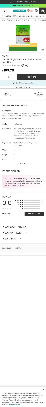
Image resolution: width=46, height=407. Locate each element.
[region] (23, 396)
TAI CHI (5, 56)
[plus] (12, 77)
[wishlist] (22, 65)
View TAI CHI (9, 238)
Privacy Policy (14, 404)
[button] (42, 11)
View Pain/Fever (12, 233)
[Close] (43, 389)
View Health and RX (14, 227)
